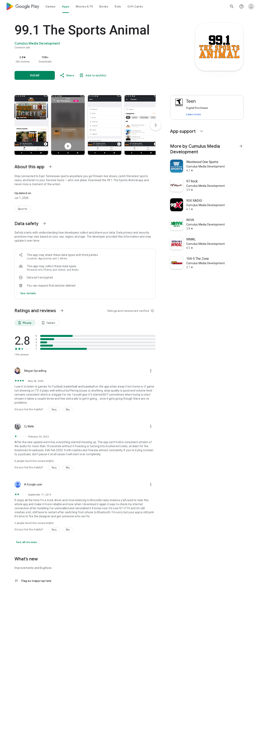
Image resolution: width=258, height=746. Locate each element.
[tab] (50, 6)
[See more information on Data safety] (44, 223)
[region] (95, 59)
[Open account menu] (251, 6)
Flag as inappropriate (33, 581)
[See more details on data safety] (28, 293)
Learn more (193, 114)
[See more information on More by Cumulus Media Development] (241, 146)
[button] (31, 125)
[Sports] (22, 209)
